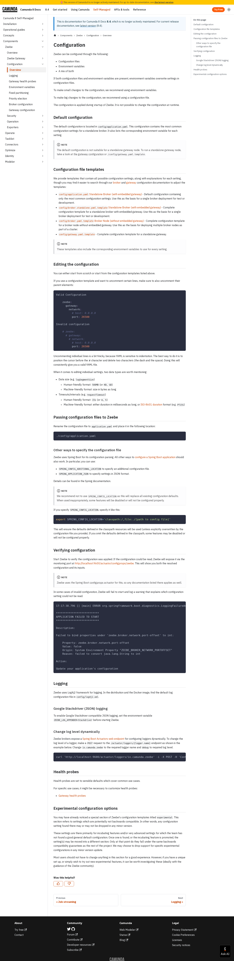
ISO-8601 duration (151, 404)
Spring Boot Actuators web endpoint (103, 738)
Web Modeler (127, 929)
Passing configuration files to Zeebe (210, 38)
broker (117, 182)
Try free (19, 929)
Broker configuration (21, 104)
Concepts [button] (8, 35)
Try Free (218, 9)
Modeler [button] (10, 161)
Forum (70, 934)
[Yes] (58, 884)
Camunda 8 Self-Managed (18, 18)
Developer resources (79, 944)
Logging (13, 75)
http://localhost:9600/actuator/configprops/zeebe (104, 563)
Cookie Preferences (183, 934)
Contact (19, 934)
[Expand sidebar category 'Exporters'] (42, 127)
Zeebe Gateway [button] (16, 58)
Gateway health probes (22, 81)
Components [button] (10, 41)
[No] (69, 884)
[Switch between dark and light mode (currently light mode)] (228, 9)
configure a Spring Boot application (155, 457)
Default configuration (203, 24)
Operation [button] (12, 121)
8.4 (47, 9)
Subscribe (72, 949)
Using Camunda (80, 9)
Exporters (12, 127)
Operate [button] (10, 133)
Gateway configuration (22, 110)
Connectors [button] (11, 144)
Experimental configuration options (210, 74)
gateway (131, 182)
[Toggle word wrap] (176, 756)
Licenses (177, 940)
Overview (12, 52)
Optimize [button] (10, 150)
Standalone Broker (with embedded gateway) (100, 194)
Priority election (18, 98)
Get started (60, 9)
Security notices (181, 945)
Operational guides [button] (14, 29)
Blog (122, 940)
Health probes (200, 69)
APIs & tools (121, 9)
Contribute (73, 939)
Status (123, 934)
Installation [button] (10, 24)
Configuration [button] (14, 64)
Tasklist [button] (9, 138)
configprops (96, 582)
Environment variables (22, 87)
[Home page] (54, 35)
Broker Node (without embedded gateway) (101, 220)
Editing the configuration (205, 33)
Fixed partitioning (19, 92)
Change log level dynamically (209, 65)
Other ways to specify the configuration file (208, 45)
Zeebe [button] (9, 46)
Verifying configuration (204, 51)
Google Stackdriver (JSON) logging (212, 60)
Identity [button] (9, 156)
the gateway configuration (89, 154)
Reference (139, 9)
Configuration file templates (207, 29)
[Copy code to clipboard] (181, 294)
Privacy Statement (182, 929)
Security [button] (11, 115)
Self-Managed (101, 9)
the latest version (163, 2)
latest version (88, 25)
